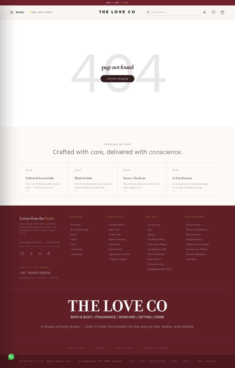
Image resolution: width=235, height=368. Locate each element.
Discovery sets (156, 264)
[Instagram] (22, 253)
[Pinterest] (48, 253)
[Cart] (222, 12)
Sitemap (191, 259)
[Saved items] (213, 12)
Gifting (151, 234)
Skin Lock (114, 229)
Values (73, 239)
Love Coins (76, 249)
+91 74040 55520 (35, 273)
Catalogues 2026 (157, 249)
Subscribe (53, 242)
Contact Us (154, 224)
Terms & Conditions (197, 229)
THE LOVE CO (117, 12)
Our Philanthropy (79, 229)
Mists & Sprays (117, 239)
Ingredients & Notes (119, 254)
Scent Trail (114, 234)
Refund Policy (193, 234)
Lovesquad (76, 254)
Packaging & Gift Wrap (159, 269)
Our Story (75, 224)
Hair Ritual (114, 244)
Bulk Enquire (154, 259)
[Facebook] (31, 253)
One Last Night (108, 3)
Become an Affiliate (197, 249)
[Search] (148, 12)
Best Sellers (115, 249)
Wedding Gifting (156, 239)
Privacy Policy (193, 224)
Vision (73, 244)
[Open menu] (17, 12)
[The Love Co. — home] (117, 309)
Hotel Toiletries (156, 254)
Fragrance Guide (117, 259)
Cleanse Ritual (117, 224)
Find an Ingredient (196, 254)
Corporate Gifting (157, 244)
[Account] (204, 12)
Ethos (73, 234)
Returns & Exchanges (197, 244)
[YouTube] (40, 253)
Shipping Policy (194, 239)
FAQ (150, 229)
